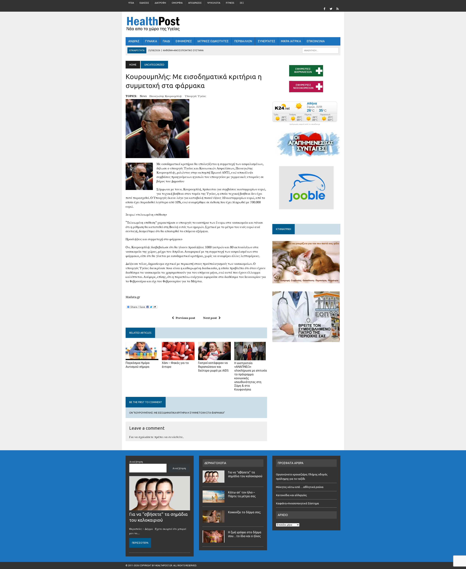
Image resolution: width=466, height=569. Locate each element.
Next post (210, 318)
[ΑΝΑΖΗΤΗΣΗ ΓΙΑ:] (320, 50)
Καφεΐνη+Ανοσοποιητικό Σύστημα (297, 503)
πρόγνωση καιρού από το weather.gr (304, 124)
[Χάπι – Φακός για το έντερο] (178, 358)
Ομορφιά (177, 3)
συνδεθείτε (175, 437)
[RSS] (337, 8)
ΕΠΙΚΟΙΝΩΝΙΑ (316, 41)
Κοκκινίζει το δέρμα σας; (245, 512)
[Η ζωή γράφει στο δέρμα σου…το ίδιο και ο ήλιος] (213, 540)
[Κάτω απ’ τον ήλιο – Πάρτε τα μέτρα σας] (213, 500)
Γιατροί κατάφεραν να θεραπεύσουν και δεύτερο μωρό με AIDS (213, 366)
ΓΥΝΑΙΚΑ (151, 41)
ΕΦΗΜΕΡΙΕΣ (184, 41)
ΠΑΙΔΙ (166, 41)
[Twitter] (331, 8)
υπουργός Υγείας (195, 96)
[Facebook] (324, 8)
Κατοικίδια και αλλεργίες (291, 495)
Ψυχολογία (213, 3)
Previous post (185, 318)
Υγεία (131, 3)
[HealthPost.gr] (233, 24)
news (143, 96)
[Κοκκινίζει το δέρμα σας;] (213, 520)
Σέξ (242, 3)
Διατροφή (160, 3)
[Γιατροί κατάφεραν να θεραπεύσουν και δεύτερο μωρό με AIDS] (214, 358)
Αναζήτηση (136, 461)
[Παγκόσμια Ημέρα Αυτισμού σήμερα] (142, 358)
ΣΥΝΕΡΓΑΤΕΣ (266, 41)
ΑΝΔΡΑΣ (133, 41)
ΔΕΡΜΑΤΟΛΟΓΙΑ (215, 463)
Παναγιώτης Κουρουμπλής (165, 96)
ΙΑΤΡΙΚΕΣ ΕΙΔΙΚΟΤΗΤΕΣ (213, 41)
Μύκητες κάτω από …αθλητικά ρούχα (300, 486)
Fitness (230, 3)
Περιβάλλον (243, 41)
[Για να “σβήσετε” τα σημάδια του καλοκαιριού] (159, 508)
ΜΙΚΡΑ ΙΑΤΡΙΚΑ (291, 41)
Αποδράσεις (195, 3)
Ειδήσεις (144, 3)
